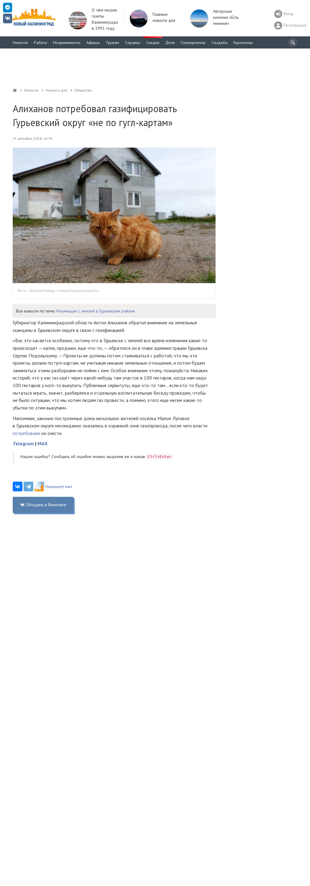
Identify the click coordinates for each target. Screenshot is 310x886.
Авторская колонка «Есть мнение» (226, 17)
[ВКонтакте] (17, 486)
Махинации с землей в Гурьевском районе (95, 311)
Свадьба (219, 42)
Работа (40, 42)
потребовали (26, 433)
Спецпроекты (193, 42)
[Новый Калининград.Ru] (15, 90)
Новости (20, 42)
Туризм (112, 42)
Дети (170, 42)
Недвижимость (66, 42)
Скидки (152, 42)
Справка (132, 42)
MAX (43, 443)
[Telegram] (28, 486)
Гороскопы (243, 42)
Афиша (93, 42)
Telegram (23, 443)
